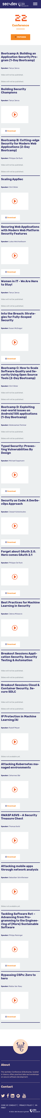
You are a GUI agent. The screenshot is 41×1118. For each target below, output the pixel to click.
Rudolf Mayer (14, 728)
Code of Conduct (9, 1105)
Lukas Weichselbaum (17, 242)
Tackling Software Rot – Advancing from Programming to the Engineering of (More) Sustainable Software (19, 920)
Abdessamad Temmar (17, 425)
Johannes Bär (14, 775)
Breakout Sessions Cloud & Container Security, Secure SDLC (20, 688)
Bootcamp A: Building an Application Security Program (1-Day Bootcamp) (19, 57)
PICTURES (21, 37)
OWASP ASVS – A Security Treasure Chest (19, 817)
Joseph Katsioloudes (17, 512)
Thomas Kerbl (14, 826)
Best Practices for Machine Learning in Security (20, 604)
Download (11, 131)
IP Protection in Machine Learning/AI (18, 718)
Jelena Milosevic (15, 614)
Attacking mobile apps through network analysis (19, 867)
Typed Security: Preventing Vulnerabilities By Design (18, 449)
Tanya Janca (14, 68)
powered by (21, 2)
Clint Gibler (13, 187)
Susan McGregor (15, 328)
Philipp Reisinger (16, 935)
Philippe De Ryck (16, 158)
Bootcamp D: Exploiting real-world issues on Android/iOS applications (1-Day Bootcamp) (19, 412)
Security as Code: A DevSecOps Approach (20, 502)
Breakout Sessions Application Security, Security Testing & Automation (19, 657)
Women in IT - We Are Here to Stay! (19, 283)
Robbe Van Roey (15, 986)
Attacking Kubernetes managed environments (20, 765)
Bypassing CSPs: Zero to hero (18, 976)
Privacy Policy (26, 1105)
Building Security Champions (13, 90)
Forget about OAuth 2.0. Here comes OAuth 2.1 (18, 553)
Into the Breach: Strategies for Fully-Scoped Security (18, 317)
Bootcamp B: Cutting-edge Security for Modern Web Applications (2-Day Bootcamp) (20, 145)
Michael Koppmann (17, 461)
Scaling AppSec (12, 179)
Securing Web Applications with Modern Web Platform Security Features (20, 230)
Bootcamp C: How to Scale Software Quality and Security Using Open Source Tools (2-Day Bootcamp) (19, 373)
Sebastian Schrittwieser (18, 877)
